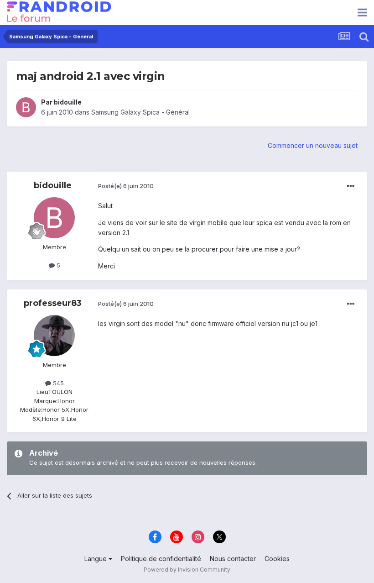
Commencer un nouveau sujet (313, 145)
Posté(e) (126, 185)
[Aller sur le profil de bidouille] (26, 107)
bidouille (68, 102)
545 (57, 383)
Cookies (277, 558)
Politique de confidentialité (161, 558)
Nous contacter (233, 558)
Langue (96, 558)
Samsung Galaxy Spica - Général (140, 112)
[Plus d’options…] (351, 186)
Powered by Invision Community (187, 569)
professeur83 (53, 303)
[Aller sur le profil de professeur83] (54, 335)
